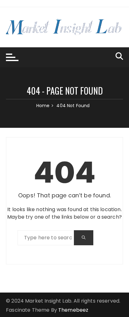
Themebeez (73, 310)
